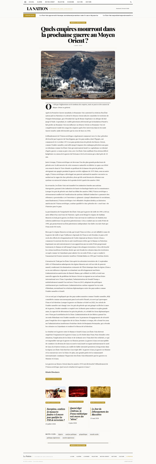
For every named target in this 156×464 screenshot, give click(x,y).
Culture (80, 2)
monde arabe (94, 434)
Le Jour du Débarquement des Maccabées (100, 412)
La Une (72, 456)
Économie (70, 2)
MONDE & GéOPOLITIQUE (53, 378)
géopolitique (83, 434)
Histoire (88, 2)
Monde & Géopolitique (78, 22)
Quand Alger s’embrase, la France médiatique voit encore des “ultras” (78, 413)
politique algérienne (53, 438)
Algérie (39, 2)
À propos (130, 456)
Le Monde (86, 456)
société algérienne (68, 438)
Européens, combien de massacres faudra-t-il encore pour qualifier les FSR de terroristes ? (56, 414)
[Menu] (25, 2)
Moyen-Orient (50, 2)
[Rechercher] (131, 2)
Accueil (31, 2)
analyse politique (71, 434)
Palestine (61, 2)
